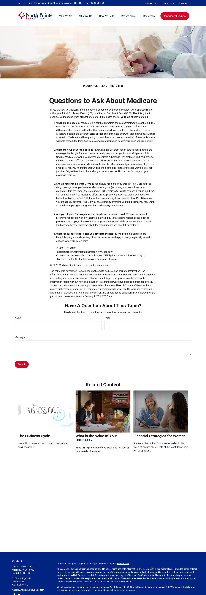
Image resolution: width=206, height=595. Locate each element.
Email (107, 318)
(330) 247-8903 (26, 570)
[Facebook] (25, 3)
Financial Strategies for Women (159, 436)
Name (18, 318)
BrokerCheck (123, 563)
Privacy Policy (168, 3)
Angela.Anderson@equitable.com (28, 590)
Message (20, 337)
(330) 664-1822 (97, 3)
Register (183, 3)
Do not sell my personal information (120, 590)
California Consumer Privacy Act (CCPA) (154, 587)
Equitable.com (150, 3)
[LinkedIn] (19, 3)
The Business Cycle (34, 436)
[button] (65, 16)
